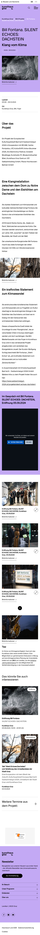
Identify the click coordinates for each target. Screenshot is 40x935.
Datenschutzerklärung (26, 928)
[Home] (7, 8)
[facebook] (4, 915)
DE (32, 2)
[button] (29, 8)
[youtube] (13, 915)
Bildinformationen (8, 82)
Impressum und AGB (9, 928)
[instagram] (8, 915)
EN (36, 2)
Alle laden (29, 442)
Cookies (5, 932)
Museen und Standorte (11, 2)
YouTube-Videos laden (17, 442)
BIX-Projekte (19, 19)
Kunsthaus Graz (7, 19)
